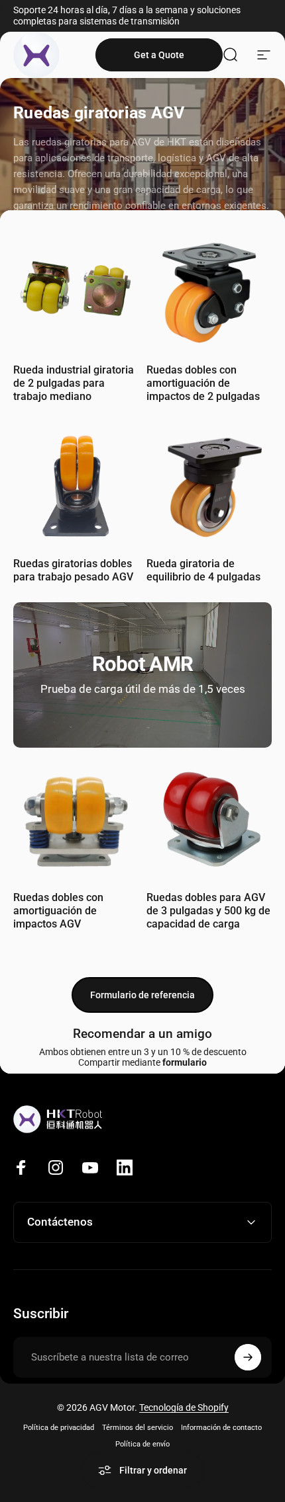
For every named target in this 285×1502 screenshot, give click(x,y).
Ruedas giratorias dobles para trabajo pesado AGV (73, 570)
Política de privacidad (58, 1427)
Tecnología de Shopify (184, 1407)
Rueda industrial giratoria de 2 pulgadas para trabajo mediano (73, 383)
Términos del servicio (137, 1427)
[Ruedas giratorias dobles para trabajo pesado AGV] (76, 484)
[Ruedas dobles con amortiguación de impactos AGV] (76, 818)
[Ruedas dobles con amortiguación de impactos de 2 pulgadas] (209, 290)
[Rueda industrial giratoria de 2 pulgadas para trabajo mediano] (76, 290)
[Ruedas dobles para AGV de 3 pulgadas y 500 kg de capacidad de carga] (209, 818)
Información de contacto (221, 1427)
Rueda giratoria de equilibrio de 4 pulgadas (203, 570)
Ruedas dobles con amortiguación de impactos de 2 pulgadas (203, 383)
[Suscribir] (248, 1357)
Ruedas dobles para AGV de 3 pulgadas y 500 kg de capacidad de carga (208, 910)
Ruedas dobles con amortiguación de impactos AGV (58, 910)
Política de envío (142, 1444)
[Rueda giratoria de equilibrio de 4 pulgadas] (209, 484)
